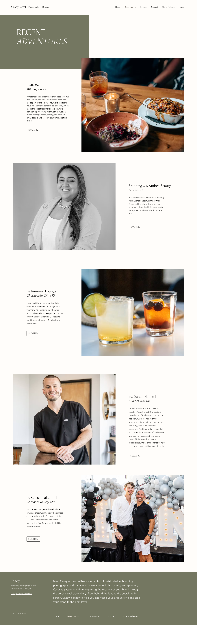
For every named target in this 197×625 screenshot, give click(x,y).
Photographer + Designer (39, 7)
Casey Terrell (19, 6)
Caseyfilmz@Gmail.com (21, 593)
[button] (95, 616)
